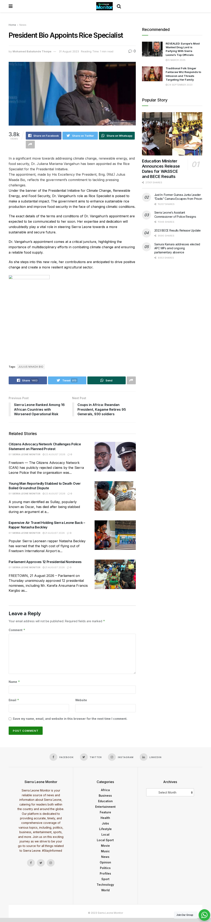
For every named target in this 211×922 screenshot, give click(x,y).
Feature (105, 812)
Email (14, 700)
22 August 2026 (55, 454)
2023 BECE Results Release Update (177, 230)
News (22, 24)
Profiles (105, 873)
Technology (105, 884)
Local (105, 834)
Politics (105, 868)
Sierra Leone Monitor (26, 454)
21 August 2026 (55, 533)
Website (81, 700)
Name (14, 682)
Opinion (105, 862)
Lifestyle (105, 829)
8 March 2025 (176, 60)
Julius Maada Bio (30, 366)
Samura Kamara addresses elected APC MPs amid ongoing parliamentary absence (177, 248)
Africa (105, 790)
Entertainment (105, 806)
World (105, 890)
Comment (17, 630)
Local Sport (105, 840)
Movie (105, 845)
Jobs (105, 823)
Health (105, 818)
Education (105, 801)
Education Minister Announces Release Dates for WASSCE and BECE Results (161, 169)
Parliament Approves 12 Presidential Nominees (45, 562)
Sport (105, 879)
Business (105, 795)
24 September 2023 (180, 84)
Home (12, 24)
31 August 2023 (69, 51)
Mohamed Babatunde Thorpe (32, 51)
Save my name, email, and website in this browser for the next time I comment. (70, 718)
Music (105, 851)
